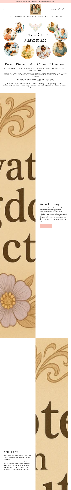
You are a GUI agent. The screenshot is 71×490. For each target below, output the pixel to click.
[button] (10, 17)
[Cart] (67, 9)
